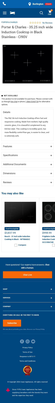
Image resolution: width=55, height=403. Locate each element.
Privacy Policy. (40, 329)
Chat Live (27, 275)
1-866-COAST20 (32, 101)
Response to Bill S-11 (27, 356)
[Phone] (4, 4)
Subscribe (12, 323)
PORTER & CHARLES (9, 22)
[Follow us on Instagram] (28, 341)
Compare (22, 245)
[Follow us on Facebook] (22, 341)
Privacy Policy (27, 348)
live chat (14, 101)
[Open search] (41, 13)
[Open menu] (4, 13)
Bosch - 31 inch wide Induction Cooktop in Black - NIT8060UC (17, 237)
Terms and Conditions (27, 361)
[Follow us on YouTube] (33, 341)
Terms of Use (27, 352)
